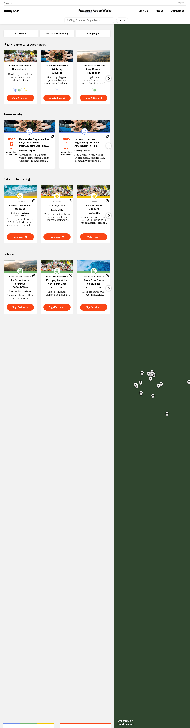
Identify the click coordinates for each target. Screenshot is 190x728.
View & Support (20, 98)
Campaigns (177, 10)
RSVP (11, 159)
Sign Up (143, 10)
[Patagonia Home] (23, 11)
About (159, 10)
